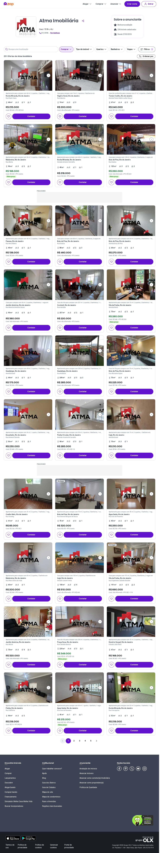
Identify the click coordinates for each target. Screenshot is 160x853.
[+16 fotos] (131, 350)
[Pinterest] (125, 768)
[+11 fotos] (28, 139)
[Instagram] (144, 768)
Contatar (31, 116)
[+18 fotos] (131, 220)
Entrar (150, 4)
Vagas (130, 49)
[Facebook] (119, 768)
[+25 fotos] (79, 75)
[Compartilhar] (83, 21)
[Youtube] (138, 768)
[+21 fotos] (131, 139)
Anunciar (114, 4)
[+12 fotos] (28, 220)
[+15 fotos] (28, 75)
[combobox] (31, 49)
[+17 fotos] (28, 284)
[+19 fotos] (79, 557)
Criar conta (132, 4)
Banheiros (115, 49)
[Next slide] (48, 75)
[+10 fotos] (79, 350)
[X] (132, 768)
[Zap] (12, 4)
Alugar (86, 4)
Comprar (99, 4)
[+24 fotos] (131, 284)
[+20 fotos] (28, 414)
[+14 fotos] (131, 687)
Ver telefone (55, 33)
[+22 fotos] (131, 75)
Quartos (100, 49)
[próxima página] (96, 740)
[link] (28, 90)
